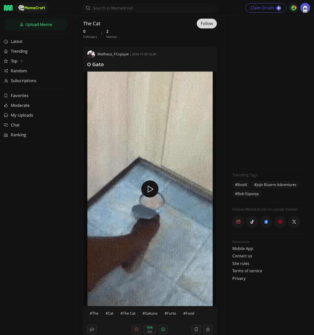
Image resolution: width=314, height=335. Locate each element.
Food (190, 313)
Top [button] (14, 61)
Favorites (19, 95)
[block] (208, 329)
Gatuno (151, 313)
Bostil (242, 184)
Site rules (240, 263)
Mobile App (242, 248)
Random (19, 71)
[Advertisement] (269, 91)
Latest (17, 41)
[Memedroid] (8, 8)
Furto (171, 313)
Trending (19, 51)
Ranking (18, 134)
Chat (15, 125)
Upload (38, 24)
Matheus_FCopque (113, 53)
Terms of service (247, 270)
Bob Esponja (248, 193)
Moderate (20, 105)
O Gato (95, 64)
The (95, 313)
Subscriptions (23, 80)
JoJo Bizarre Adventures (276, 184)
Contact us (242, 256)
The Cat (129, 313)
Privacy (239, 278)
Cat (110, 313)
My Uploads (22, 115)
